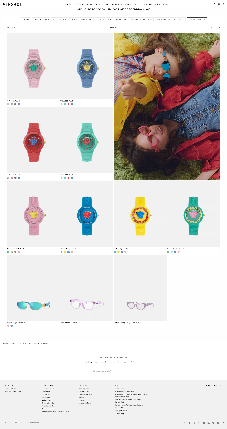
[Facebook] (189, 422)
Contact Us (45, 394)
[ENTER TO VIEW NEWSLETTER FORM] (133, 371)
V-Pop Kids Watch (13, 101)
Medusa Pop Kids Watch (15, 249)
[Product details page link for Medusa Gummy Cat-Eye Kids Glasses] (140, 288)
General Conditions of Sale (124, 392)
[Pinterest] (199, 422)
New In (68, 4)
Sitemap (81, 400)
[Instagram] (184, 422)
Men (106, 4)
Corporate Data (84, 392)
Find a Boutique (10, 389)
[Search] (215, 4)
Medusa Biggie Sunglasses (16, 323)
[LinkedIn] (208, 422)
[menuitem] (68, 4)
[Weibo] (218, 422)
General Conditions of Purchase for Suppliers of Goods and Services (131, 395)
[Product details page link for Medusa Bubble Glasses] (87, 288)
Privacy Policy (120, 402)
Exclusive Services (48, 389)
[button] (219, 27)
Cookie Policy (120, 408)
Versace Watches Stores (13, 392)
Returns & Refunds (48, 409)
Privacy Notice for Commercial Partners (129, 405)
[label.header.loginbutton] (223, 4)
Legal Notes (119, 389)
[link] (6, 343)
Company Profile (84, 389)
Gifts (157, 4)
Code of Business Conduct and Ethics (128, 399)
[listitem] (25, 19)
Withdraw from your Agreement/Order (55, 412)
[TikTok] (222, 422)
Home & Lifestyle (133, 4)
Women (98, 4)
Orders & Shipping (48, 403)
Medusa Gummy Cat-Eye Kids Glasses (127, 323)
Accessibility (119, 413)
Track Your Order (48, 406)
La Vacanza (79, 4)
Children (148, 4)
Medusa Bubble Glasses (68, 323)
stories (166, 4)
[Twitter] (194, 422)
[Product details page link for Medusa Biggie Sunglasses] (33, 288)
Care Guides (46, 392)
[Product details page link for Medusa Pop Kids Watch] (33, 214)
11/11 (113, 332)
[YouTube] (203, 422)
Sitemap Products (85, 403)
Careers (81, 397)
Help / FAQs (46, 397)
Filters (13, 27)
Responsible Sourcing (86, 394)
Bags (89, 4)
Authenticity (46, 400)
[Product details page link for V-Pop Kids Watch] (33, 66)
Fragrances (116, 4)
